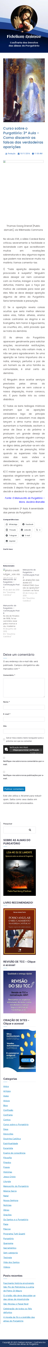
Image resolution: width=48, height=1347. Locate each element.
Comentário (9, 675)
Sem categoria (10, 1252)
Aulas (6, 1096)
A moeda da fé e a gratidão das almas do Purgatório (19, 1319)
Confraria (8, 1115)
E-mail (6, 714)
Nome (6, 702)
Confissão (8, 1110)
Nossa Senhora (10, 1200)
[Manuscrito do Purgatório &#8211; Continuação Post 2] (32, 585)
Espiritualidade (10, 1143)
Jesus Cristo (9, 1176)
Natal (6, 1195)
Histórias (7, 1172)
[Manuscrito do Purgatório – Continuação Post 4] (11, 573)
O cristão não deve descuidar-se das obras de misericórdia (19, 1297)
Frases (6, 1167)
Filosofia (7, 1157)
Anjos (6, 1086)
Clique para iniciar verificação (26, 750)
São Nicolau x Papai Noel (15, 1304)
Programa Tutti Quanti (14, 1233)
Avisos (6, 1100)
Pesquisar (7, 824)
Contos (6, 1119)
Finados (7, 1162)
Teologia (7, 1257)
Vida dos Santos (11, 1262)
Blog (5, 1105)
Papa (5, 1224)
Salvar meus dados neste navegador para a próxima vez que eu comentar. (25, 739)
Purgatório (8, 1238)
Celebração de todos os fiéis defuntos (17, 1310)
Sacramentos (9, 1248)
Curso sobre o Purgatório (16, 1124)
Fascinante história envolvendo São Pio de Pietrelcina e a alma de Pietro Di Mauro (18, 1287)
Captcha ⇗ (36, 753)
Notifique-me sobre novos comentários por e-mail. (23, 762)
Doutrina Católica (12, 1138)
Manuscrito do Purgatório (16, 1186)
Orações (7, 1214)
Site (5, 726)
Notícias (7, 1205)
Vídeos (6, 1267)
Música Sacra (10, 1191)
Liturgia (7, 1181)
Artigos (7, 1091)
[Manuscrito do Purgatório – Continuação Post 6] (13, 621)
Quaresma (8, 1243)
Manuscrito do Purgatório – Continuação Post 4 (11, 583)
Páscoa (6, 1229)
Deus (5, 1129)
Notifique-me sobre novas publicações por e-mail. (23, 777)
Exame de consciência (14, 1153)
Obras (6, 1210)
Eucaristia (8, 1148)
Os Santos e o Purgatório (15, 1219)
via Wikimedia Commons (29, 229)
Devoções (8, 1134)
